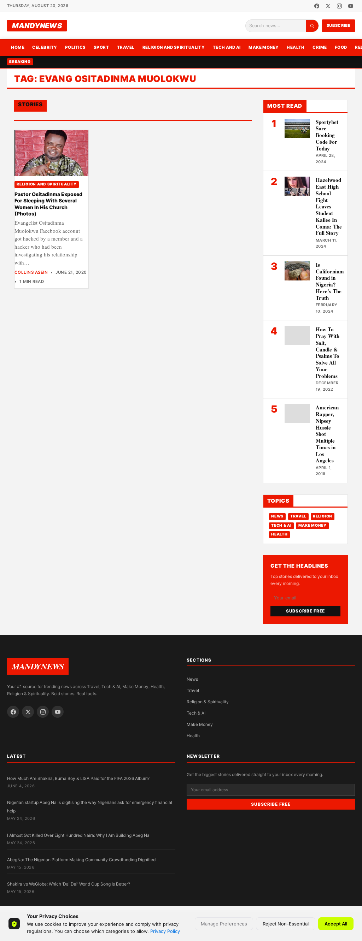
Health (296, 47)
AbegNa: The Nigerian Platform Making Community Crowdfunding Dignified (81, 859)
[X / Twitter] (328, 6)
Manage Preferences (224, 924)
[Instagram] (339, 6)
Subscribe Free (305, 611)
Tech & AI (281, 525)
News (277, 516)
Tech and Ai (227, 47)
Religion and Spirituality (173, 47)
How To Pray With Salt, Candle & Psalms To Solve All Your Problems (327, 352)
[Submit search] (312, 25)
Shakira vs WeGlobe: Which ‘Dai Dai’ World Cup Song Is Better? (68, 884)
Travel (126, 47)
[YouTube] (350, 6)
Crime (320, 47)
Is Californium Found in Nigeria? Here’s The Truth (330, 281)
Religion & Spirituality (208, 701)
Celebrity (44, 47)
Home (17, 47)
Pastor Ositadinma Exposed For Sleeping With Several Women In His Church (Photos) (48, 204)
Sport (101, 47)
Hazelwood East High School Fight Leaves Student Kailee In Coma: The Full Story (329, 206)
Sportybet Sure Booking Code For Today (327, 135)
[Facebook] (317, 6)
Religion (322, 516)
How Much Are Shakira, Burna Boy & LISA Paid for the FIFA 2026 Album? (78, 778)
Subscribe (339, 25)
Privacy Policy (165, 931)
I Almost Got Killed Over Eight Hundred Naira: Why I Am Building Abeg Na (78, 835)
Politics (75, 47)
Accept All (336, 924)
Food (341, 47)
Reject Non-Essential (286, 924)
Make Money (264, 47)
